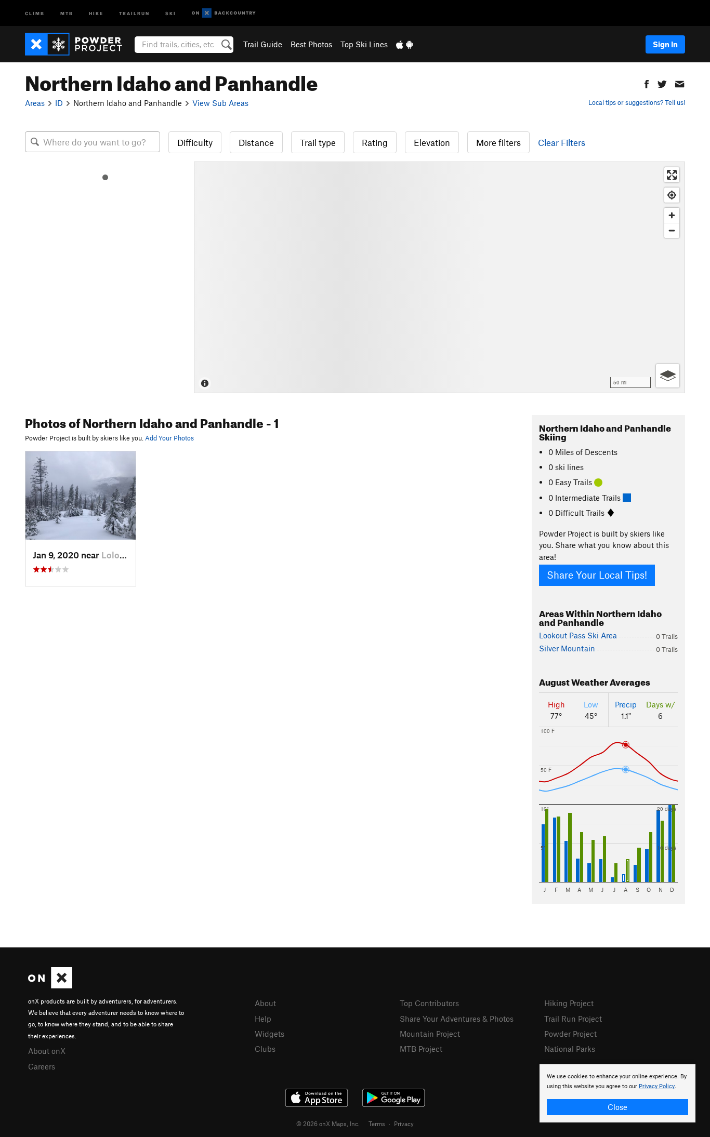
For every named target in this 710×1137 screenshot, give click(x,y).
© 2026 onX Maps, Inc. (328, 1123)
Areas (35, 103)
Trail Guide (262, 44)
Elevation (432, 142)
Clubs (265, 1048)
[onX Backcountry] (224, 13)
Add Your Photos (169, 438)
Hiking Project (569, 1003)
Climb (35, 12)
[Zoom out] (671, 230)
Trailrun (134, 12)
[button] (646, 83)
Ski (170, 12)
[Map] (439, 277)
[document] (617, 1093)
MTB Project (421, 1048)
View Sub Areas (220, 103)
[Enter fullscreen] (671, 174)
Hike (96, 12)
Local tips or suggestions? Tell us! (636, 102)
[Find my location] (671, 195)
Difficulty (195, 142)
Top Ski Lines (364, 44)
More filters (498, 142)
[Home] (79, 44)
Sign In (665, 44)
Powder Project (570, 1033)
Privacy (404, 1123)
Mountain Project (430, 1033)
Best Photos (311, 44)
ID (59, 103)
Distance (256, 142)
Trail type (318, 142)
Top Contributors (429, 1003)
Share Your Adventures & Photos (457, 1018)
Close (617, 1107)
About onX (46, 1050)
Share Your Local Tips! (597, 575)
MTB (66, 12)
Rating (375, 142)
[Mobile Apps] (404, 44)
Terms (377, 1123)
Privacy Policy (657, 1086)
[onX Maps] (50, 985)
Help (263, 1018)
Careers (41, 1066)
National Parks (569, 1048)
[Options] (667, 375)
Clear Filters (561, 142)
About (265, 1003)
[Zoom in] (671, 215)
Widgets (269, 1033)
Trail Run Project (573, 1018)
